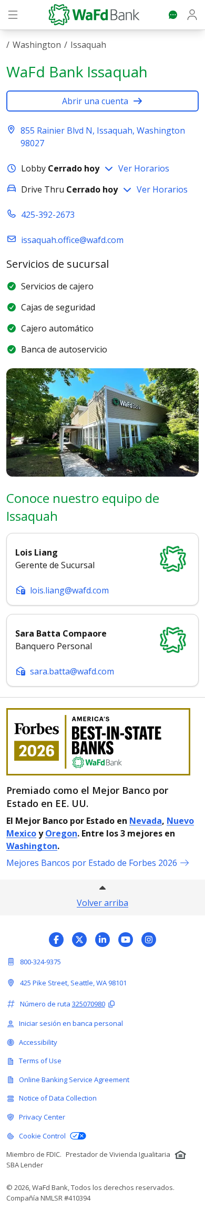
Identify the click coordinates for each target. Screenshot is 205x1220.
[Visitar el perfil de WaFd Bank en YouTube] (125, 939)
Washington (37, 45)
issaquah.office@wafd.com (72, 240)
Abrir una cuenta (95, 101)
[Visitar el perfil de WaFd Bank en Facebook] (56, 939)
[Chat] (173, 15)
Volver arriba (102, 903)
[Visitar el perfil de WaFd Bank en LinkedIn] (102, 939)
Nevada (145, 820)
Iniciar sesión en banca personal (71, 1023)
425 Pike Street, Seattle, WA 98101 (73, 982)
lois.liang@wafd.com (69, 590)
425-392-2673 (48, 214)
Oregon (61, 833)
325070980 (88, 1004)
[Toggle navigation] (12, 14)
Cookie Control (42, 1136)
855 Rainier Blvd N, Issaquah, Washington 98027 (102, 137)
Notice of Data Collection (58, 1098)
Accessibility (38, 1042)
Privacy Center (42, 1117)
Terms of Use (40, 1060)
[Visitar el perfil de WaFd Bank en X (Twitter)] (79, 939)
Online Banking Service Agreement (74, 1079)
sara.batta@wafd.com (72, 671)
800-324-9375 (40, 961)
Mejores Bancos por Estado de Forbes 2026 (91, 863)
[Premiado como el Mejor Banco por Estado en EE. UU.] (102, 741)
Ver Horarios (143, 168)
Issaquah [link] (88, 45)
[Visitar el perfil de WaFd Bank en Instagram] (148, 939)
